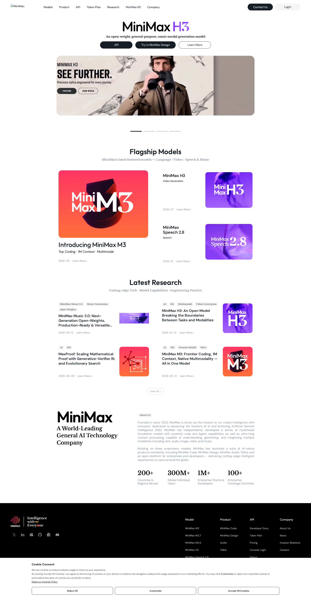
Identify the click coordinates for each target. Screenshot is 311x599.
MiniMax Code (228, 528)
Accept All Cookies (238, 590)
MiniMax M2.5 (193, 542)
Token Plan (256, 535)
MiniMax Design (229, 535)
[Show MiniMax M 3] (162, 131)
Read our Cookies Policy (45, 581)
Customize (156, 590)
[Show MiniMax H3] (136, 131)
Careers (284, 550)
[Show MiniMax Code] (175, 131)
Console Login (258, 550)
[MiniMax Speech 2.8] (208, 243)
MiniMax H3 (192, 550)
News (283, 535)
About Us (285, 528)
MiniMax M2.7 (193, 535)
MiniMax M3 (192, 528)
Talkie (223, 550)
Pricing (254, 542)
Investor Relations (290, 542)
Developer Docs (259, 528)
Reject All (72, 590)
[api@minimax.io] (31, 535)
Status (253, 557)
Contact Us (260, 7)
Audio (223, 542)
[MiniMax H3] (208, 191)
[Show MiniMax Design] (149, 131)
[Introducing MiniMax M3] (103, 217)
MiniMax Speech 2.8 (197, 557)
